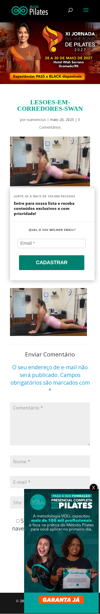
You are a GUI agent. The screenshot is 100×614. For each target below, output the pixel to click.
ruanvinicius (36, 119)
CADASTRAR (51, 262)
